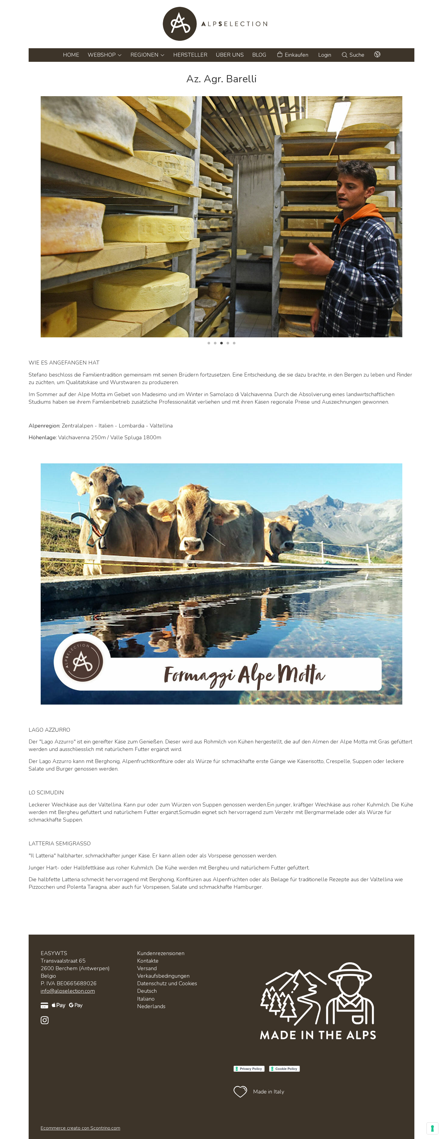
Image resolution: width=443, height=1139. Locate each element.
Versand (147, 968)
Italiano (146, 998)
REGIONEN (145, 54)
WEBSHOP (102, 54)
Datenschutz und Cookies (167, 983)
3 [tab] (221, 342)
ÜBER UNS (230, 54)
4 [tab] (228, 342)
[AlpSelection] (221, 24)
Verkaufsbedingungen (163, 976)
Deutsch (147, 991)
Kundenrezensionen (160, 953)
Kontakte (148, 960)
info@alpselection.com (68, 991)
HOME (71, 54)
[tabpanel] (221, 216)
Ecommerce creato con (80, 1128)
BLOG (259, 54)
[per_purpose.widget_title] (432, 1128)
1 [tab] (209, 342)
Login (324, 54)
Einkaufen (295, 54)
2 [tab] (215, 342)
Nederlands (151, 1006)
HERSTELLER (190, 54)
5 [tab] (234, 342)
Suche (356, 54)
